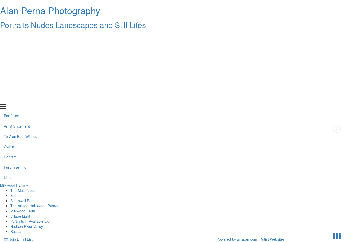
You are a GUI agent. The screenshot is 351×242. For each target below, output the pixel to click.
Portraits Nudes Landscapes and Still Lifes (73, 24)
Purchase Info (15, 88)
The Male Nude (22, 190)
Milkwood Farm (13, 185)
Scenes (16, 195)
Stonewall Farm (23, 200)
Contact (10, 77)
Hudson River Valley (26, 226)
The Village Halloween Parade (34, 205)
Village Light (20, 216)
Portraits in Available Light (31, 221)
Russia (15, 231)
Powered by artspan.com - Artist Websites (251, 239)
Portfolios (11, 36)
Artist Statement (17, 47)
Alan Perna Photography (50, 10)
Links (8, 98)
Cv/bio (9, 67)
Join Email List (21, 239)
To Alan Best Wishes (20, 57)
